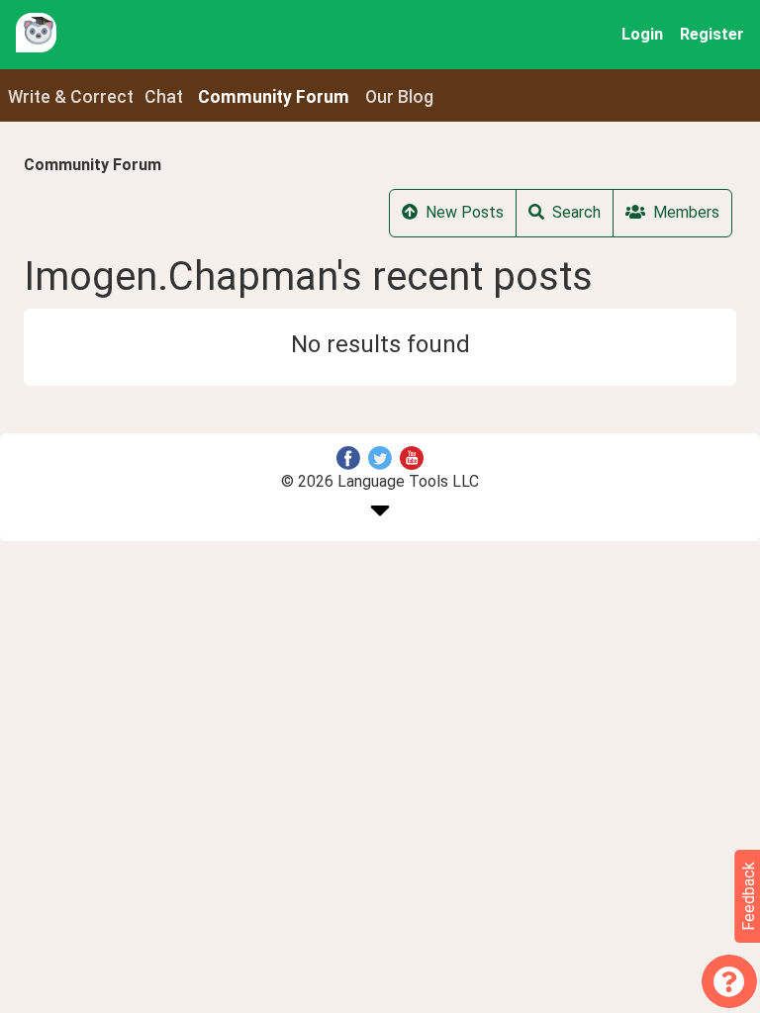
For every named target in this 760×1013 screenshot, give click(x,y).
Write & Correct (71, 97)
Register (712, 34)
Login (642, 34)
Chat (163, 97)
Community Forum (92, 164)
